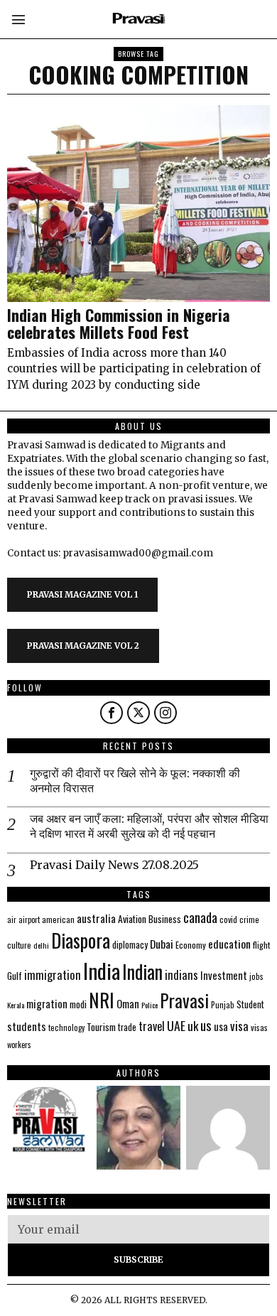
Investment (223, 975)
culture (19, 945)
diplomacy (130, 944)
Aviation (132, 919)
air (11, 919)
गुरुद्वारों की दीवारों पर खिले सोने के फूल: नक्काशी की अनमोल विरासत (135, 780)
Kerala (15, 1004)
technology (66, 1027)
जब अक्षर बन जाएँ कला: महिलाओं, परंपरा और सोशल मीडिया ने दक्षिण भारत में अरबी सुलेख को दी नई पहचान (149, 826)
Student (250, 1004)
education (229, 943)
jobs (256, 976)
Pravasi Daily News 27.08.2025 (114, 865)
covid (228, 919)
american (58, 919)
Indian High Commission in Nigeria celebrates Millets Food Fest (118, 323)
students (26, 1026)
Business (164, 919)
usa (221, 1026)
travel (151, 1026)
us (206, 1025)
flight (261, 945)
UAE (176, 1025)
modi (78, 1004)
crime (249, 919)
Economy (190, 944)
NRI (101, 1000)
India (101, 970)
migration (46, 1003)
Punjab (222, 1004)
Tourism (101, 1027)
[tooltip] (111, 712)
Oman (127, 1003)
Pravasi (184, 1000)
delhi (41, 945)
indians (181, 974)
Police (149, 1004)
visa (239, 1026)
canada (200, 917)
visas (259, 1027)
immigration (52, 974)
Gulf (14, 976)
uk (193, 1026)
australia (96, 918)
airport (29, 919)
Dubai (161, 943)
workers (19, 1044)
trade (127, 1027)
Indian (142, 972)
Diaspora (80, 940)
